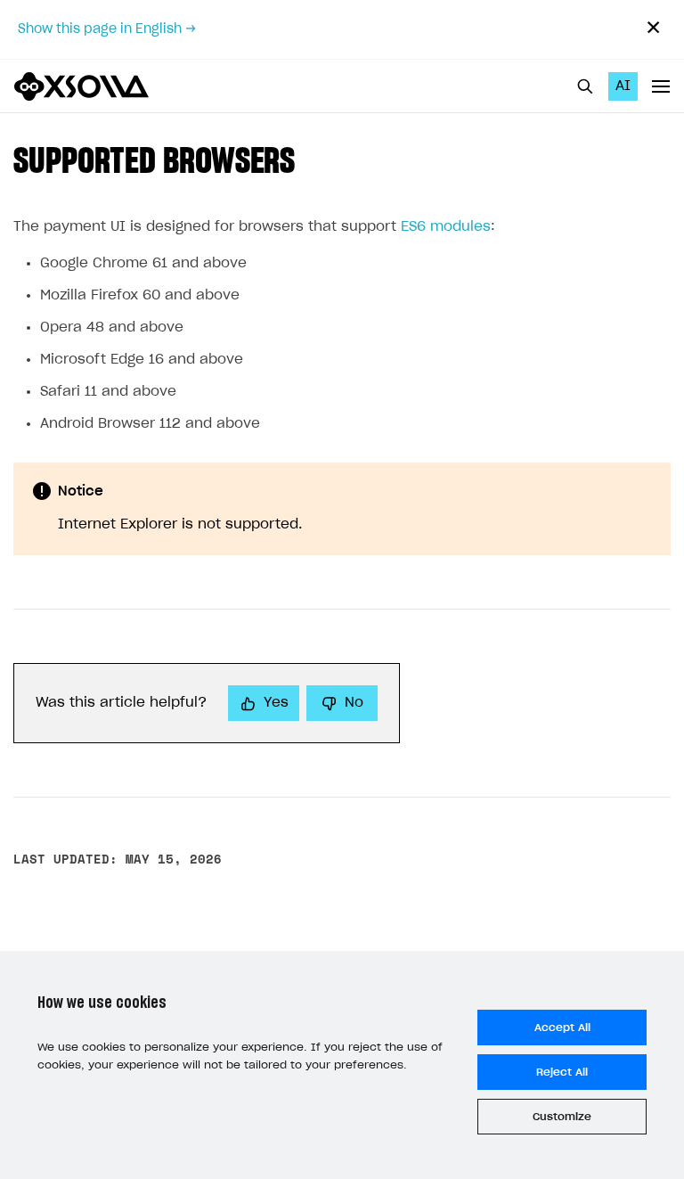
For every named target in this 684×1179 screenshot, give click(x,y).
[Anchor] (312, 157)
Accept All (562, 1027)
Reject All (562, 1072)
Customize (562, 1116)
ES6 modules (446, 226)
